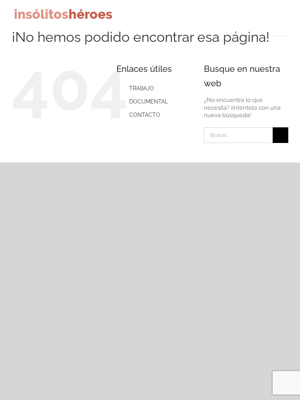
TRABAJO (141, 88)
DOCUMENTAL (148, 101)
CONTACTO (144, 115)
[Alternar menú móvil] (285, 17)
